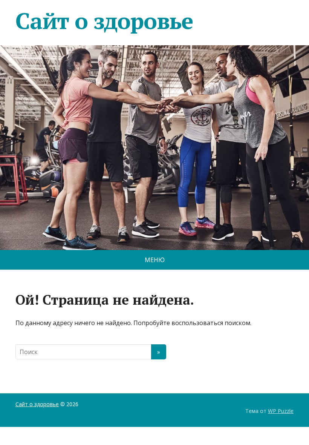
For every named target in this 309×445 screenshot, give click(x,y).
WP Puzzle (281, 410)
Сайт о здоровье (104, 20)
